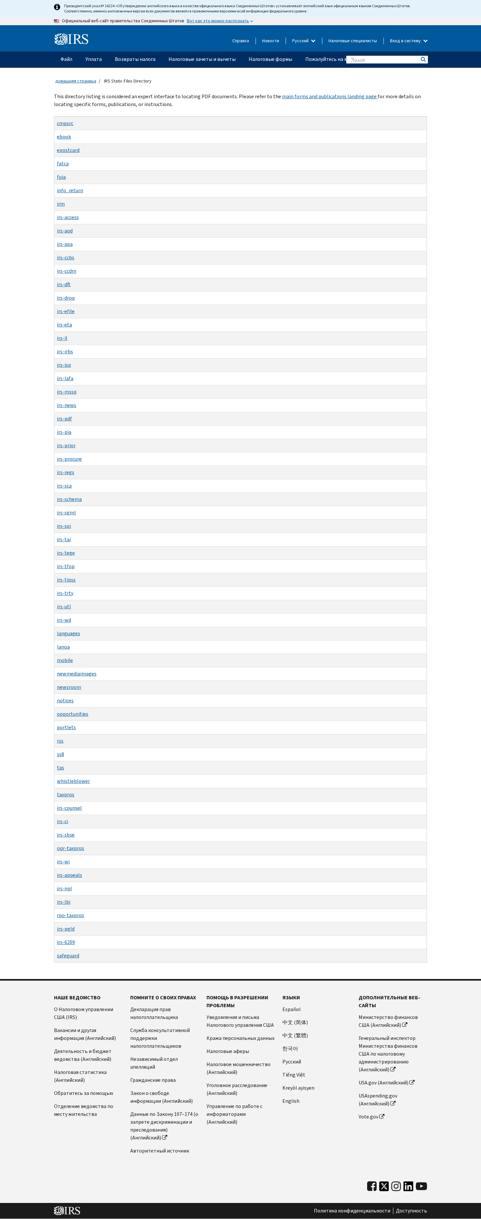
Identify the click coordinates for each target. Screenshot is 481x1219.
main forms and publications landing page (330, 96)
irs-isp (64, 364)
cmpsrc (65, 123)
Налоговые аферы (227, 1051)
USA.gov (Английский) (383, 1082)
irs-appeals (69, 875)
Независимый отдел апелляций (154, 1063)
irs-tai (64, 539)
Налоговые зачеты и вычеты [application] (202, 59)
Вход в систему (406, 41)
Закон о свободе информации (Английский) (161, 1097)
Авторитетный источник (159, 1150)
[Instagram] (396, 1186)
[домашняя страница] (71, 39)
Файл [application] (66, 59)
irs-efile (66, 311)
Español (291, 1009)
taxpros (65, 794)
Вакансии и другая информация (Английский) (85, 1034)
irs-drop (66, 297)
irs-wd (64, 620)
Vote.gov (368, 1116)
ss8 (60, 754)
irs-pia (64, 432)
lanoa (63, 646)
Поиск (423, 59)
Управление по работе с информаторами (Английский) (234, 1114)
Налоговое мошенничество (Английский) (238, 1068)
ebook (64, 136)
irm (61, 203)
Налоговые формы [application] (270, 59)
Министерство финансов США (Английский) (388, 1021)
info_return (70, 190)
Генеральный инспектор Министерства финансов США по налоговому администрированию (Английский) (388, 1054)
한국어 (290, 1048)
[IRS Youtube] (421, 1186)
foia (61, 177)
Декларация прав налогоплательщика (154, 1013)
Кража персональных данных (240, 1038)
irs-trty (65, 593)
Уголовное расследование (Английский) (236, 1089)
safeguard (68, 955)
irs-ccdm (66, 271)
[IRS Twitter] (384, 1188)
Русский (301, 41)
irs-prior (66, 445)
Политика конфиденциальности (352, 1211)
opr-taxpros (70, 848)
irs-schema (69, 499)
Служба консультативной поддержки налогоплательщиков (160, 1038)
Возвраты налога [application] (135, 59)
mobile (65, 660)
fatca (63, 163)
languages (68, 633)
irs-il (62, 338)
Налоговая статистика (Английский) (80, 1076)
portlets (66, 727)
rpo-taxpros (70, 915)
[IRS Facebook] (372, 1186)
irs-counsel (69, 807)
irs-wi (63, 861)
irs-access (68, 217)
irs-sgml (66, 512)
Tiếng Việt (293, 1074)
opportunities (72, 714)
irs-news (66, 405)
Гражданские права (153, 1080)
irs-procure (69, 458)
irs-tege (66, 552)
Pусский (291, 1061)
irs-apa (65, 244)
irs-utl (64, 606)
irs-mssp (67, 391)
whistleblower (73, 781)
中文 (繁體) (295, 1035)
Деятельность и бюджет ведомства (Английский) (83, 1055)
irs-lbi (63, 901)
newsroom (69, 687)
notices (65, 700)
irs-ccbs (65, 257)
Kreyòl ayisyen (298, 1087)
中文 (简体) (295, 1022)
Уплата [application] (93, 59)
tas (60, 767)
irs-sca (64, 485)
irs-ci (62, 821)
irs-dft (64, 284)
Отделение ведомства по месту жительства (83, 1110)
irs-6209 (66, 942)
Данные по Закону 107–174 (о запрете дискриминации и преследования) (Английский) (164, 1126)
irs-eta (64, 324)
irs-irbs (65, 351)
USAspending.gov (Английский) (378, 1099)
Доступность (411, 1211)
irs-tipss (66, 579)
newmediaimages (77, 673)
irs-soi (64, 526)
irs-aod (65, 230)
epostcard (68, 150)
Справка (240, 41)
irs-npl (64, 888)
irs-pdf (64, 418)
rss (60, 740)
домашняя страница (75, 81)
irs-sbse (66, 834)
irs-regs (65, 472)
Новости (270, 41)
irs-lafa (65, 378)
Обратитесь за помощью (83, 1093)
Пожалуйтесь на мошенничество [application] (343, 59)
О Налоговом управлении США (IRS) (83, 1013)
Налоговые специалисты (353, 41)
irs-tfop (66, 566)
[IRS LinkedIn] (408, 1188)
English (290, 1101)
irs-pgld (66, 928)
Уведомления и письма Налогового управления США (240, 1021)
